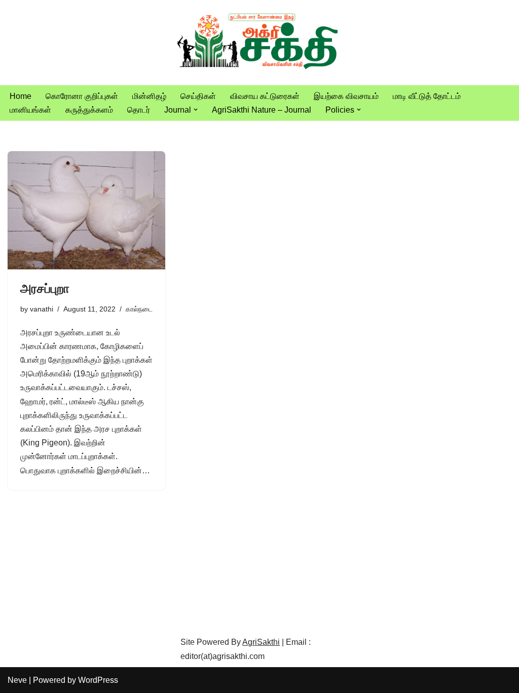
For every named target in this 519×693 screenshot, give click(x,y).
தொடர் (138, 110)
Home (20, 96)
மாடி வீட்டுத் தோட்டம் (427, 96)
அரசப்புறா (44, 288)
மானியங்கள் (30, 110)
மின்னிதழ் (149, 96)
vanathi (41, 309)
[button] (196, 110)
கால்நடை (139, 309)
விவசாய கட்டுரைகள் (265, 96)
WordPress (98, 680)
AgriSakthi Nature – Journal (261, 110)
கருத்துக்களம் (89, 110)
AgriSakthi (261, 642)
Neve (17, 680)
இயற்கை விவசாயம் (346, 96)
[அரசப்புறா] (86, 210)
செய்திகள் (198, 96)
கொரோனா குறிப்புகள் (82, 96)
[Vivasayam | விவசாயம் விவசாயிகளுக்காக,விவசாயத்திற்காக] (259, 42)
